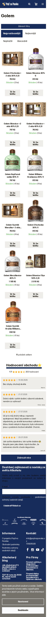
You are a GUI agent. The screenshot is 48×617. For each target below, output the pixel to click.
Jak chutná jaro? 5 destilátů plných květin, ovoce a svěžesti (10, 568)
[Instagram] (32, 550)
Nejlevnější (30, 33)
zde (4, 595)
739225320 (31, 544)
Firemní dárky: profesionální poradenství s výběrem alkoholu (34, 576)
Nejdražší (7, 41)
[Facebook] (28, 550)
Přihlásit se (16, 506)
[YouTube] (38, 550)
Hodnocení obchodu (22, 365)
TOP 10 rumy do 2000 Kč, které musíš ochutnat (12, 577)
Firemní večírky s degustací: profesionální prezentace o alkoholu (33, 566)
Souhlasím (23, 610)
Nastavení (23, 601)
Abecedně (22, 41)
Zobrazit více (24, 458)
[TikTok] (42, 550)
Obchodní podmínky (11, 544)
